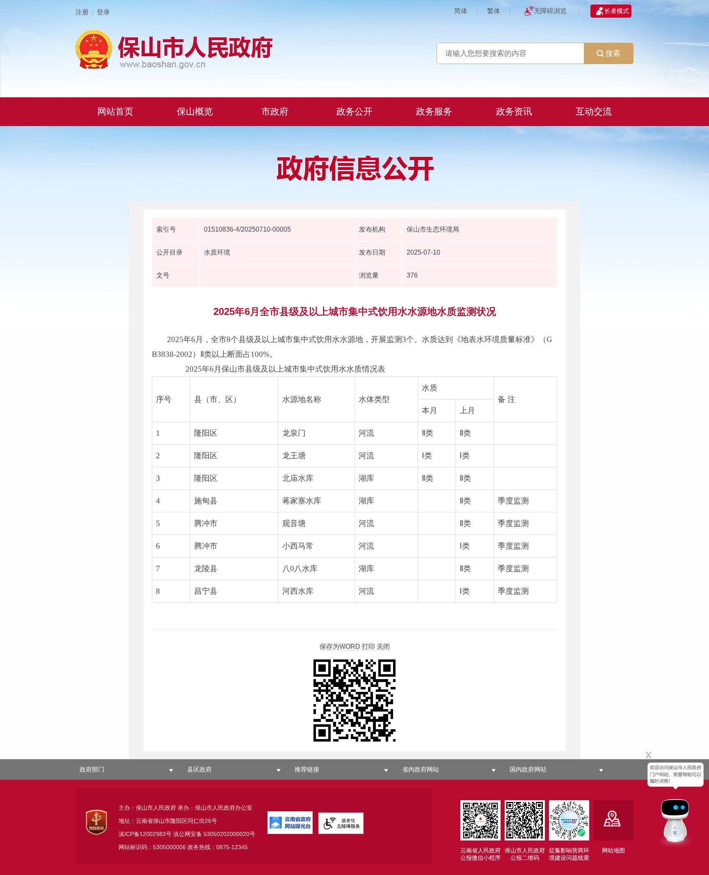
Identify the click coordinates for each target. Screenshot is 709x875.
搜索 (613, 53)
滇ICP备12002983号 (145, 834)
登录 (103, 12)
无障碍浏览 (550, 10)
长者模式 (616, 10)
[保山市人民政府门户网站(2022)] (354, 48)
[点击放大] (354, 701)
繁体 (493, 10)
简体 (460, 10)
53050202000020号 (229, 834)
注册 (82, 12)
